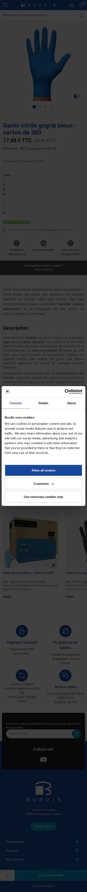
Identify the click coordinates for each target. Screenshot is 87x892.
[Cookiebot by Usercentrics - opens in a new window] (64, 391)
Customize (41, 483)
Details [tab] (44, 403)
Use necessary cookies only (43, 497)
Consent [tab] (16, 403)
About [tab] (71, 403)
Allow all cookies (43, 470)
